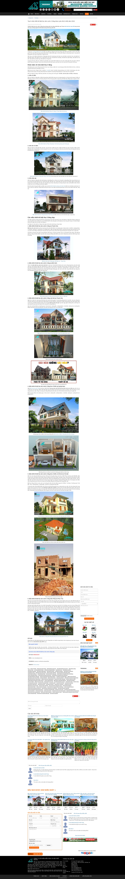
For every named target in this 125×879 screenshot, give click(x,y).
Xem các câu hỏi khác (80, 835)
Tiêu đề (30, 823)
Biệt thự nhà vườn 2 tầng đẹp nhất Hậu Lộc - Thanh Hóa (53, 261)
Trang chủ (28, 14)
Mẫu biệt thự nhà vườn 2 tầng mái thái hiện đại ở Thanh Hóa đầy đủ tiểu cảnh (54, 333)
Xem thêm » (89, 641)
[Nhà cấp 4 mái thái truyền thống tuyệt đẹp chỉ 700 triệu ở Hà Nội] (53, 801)
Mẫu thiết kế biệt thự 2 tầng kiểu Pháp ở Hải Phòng (40, 176)
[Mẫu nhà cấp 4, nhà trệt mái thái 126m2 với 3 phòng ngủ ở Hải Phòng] (88, 801)
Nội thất (94, 633)
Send (30, 708)
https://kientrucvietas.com (76, 870)
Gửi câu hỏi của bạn (89, 619)
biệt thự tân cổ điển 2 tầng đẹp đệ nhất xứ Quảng (64, 434)
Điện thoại (53, 819)
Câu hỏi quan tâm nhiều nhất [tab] (45, 765)
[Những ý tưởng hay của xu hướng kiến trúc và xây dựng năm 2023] (62, 725)
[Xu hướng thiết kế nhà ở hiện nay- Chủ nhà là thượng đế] (39, 725)
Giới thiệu (44, 876)
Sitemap (65, 876)
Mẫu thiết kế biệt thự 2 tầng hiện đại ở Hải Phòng (43, 214)
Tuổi (41, 816)
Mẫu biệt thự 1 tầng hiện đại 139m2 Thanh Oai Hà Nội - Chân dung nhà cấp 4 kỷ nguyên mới (88, 648)
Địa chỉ (30, 819)
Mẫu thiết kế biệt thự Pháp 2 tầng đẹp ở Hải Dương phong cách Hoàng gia (53, 143)
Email (52, 816)
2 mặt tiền (48, 70)
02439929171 (68, 10)
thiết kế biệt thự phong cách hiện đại (57, 186)
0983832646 (67, 9)
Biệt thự (94, 626)
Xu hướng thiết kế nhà (80, 732)
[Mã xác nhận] (48, 845)
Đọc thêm (53, 866)
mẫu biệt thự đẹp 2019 (70, 26)
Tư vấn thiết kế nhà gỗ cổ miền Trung (41, 774)
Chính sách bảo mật (74, 876)
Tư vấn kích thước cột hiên (39, 767)
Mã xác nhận (32, 843)
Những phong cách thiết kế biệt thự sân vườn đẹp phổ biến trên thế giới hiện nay (88, 673)
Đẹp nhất (85, 626)
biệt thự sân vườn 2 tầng (35, 388)
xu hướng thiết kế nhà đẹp (37, 51)
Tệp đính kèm (32, 839)
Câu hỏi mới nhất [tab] (32, 765)
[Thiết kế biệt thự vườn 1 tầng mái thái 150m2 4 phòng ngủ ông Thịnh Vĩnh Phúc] (71, 801)
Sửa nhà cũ (36, 780)
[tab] (54, 644)
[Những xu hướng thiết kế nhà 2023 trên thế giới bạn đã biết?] (86, 725)
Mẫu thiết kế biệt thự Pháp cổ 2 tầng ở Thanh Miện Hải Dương (54, 111)
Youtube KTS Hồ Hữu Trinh (77, 872)
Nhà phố (85, 633)
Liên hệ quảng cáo (87, 876)
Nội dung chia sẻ (33, 827)
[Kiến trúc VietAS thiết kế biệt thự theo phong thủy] (80, 839)
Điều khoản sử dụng (55, 876)
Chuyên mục (53, 823)
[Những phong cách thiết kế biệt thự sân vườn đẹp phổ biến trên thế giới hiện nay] (89, 681)
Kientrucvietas (36, 664)
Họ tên (30, 816)
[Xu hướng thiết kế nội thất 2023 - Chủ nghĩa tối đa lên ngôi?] (39, 749)
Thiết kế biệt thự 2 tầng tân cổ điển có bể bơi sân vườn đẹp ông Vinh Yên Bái (54, 516)
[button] (37, 14)
